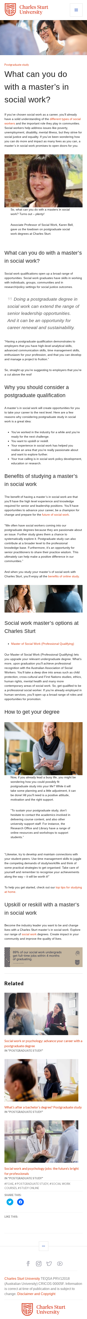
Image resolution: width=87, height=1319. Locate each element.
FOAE (10, 1183)
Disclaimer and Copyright (36, 1294)
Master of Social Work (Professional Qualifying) (42, 643)
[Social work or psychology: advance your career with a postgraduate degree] (43, 1014)
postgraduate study (32, 1183)
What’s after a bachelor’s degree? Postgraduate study (43, 1107)
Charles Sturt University (22, 1278)
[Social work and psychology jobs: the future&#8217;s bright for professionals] (43, 1141)
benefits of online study (63, 576)
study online (29, 1188)
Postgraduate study (16, 64)
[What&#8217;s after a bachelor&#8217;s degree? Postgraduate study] (43, 1080)
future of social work (55, 514)
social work (29, 934)
